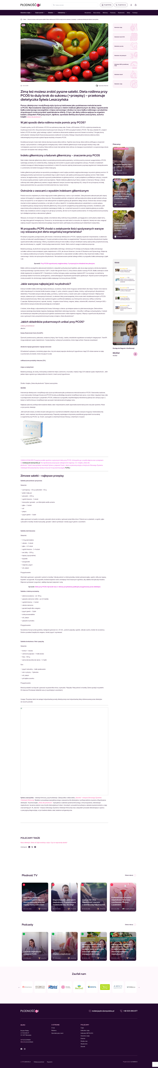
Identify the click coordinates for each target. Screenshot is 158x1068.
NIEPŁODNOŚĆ (117, 180)
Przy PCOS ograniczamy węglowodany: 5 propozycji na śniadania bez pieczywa (68, 263)
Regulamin (49, 1062)
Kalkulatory (61, 13)
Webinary (105, 13)
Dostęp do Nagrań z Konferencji (123, 348)
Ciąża (82, 1028)
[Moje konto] (131, 5)
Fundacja (134, 13)
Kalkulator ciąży (85, 1030)
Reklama (53, 1030)
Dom (21, 19)
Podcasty (113, 13)
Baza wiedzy (96, 13)
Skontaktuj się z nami (57, 1033)
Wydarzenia (121, 13)
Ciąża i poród (39, 13)
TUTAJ (67, 468)
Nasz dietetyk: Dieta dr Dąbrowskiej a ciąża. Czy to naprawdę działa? (44, 842)
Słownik (83, 1046)
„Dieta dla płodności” (34, 117)
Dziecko (50, 13)
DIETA (115, 212)
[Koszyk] (135, 5)
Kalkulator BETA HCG (87, 1033)
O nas (53, 1028)
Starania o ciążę (25, 13)
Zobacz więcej (129, 875)
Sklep (128, 13)
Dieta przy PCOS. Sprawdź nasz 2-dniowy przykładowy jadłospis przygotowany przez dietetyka (67, 587)
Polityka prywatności (39, 1062)
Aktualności (88, 13)
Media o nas (84, 1041)
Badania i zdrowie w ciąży (121, 148)
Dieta (24, 19)
